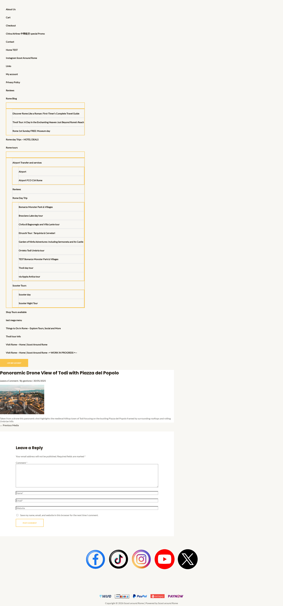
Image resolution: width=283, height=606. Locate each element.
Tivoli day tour (26, 267)
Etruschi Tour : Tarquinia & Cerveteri (37, 233)
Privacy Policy (13, 82)
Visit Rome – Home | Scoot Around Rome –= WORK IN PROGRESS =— (41, 352)
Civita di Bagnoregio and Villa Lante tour (39, 224)
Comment (21, 462)
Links (8, 66)
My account (12, 74)
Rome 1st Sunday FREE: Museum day (31, 130)
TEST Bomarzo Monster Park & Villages (38, 259)
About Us (11, 9)
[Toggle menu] (45, 105)
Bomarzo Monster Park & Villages (36, 206)
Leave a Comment (9, 380)
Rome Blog (11, 98)
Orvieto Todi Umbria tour (31, 250)
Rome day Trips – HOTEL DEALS (22, 139)
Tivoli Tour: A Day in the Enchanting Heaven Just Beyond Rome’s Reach (48, 122)
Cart (8, 17)
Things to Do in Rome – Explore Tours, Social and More (33, 328)
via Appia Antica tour (29, 276)
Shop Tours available (16, 312)
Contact (10, 41)
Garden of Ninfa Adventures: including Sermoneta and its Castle (51, 241)
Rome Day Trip (20, 197)
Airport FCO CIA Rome (30, 180)
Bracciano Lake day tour (31, 215)
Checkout (11, 25)
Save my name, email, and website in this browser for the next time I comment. (59, 515)
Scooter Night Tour (28, 303)
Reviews (10, 90)
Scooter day (25, 294)
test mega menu (14, 320)
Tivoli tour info (13, 336)
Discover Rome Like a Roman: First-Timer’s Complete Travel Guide (46, 113)
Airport (22, 171)
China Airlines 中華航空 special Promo (25, 33)
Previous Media (9, 425)
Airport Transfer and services (27, 162)
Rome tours (12, 147)
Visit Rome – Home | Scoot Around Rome (26, 344)
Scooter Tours (19, 285)
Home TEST (12, 49)
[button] (18, 98)
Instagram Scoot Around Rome (21, 57)
